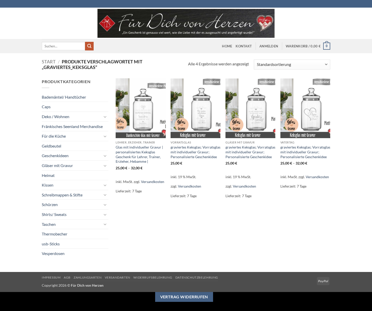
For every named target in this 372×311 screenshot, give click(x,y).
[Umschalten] (105, 117)
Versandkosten (152, 181)
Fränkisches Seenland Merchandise (72, 126)
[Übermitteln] (89, 46)
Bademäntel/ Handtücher (64, 97)
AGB (67, 277)
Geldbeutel (51, 145)
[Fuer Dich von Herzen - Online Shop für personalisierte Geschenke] (186, 23)
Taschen (49, 224)
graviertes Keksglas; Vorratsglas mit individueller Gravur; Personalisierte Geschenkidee (195, 152)
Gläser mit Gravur (57, 165)
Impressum (51, 277)
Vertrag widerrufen (184, 297)
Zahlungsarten (87, 277)
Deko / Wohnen (55, 116)
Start (49, 61)
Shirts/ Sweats (54, 214)
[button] (268, 46)
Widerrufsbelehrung (152, 277)
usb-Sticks (51, 243)
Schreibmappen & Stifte (62, 194)
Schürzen (50, 204)
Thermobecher (54, 233)
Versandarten (117, 277)
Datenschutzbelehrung (196, 277)
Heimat (48, 175)
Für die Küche (54, 136)
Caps (46, 106)
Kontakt (244, 46)
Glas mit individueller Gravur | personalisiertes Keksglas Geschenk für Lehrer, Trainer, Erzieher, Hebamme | (139, 154)
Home (227, 46)
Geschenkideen (55, 155)
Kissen (47, 184)
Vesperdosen (53, 253)
